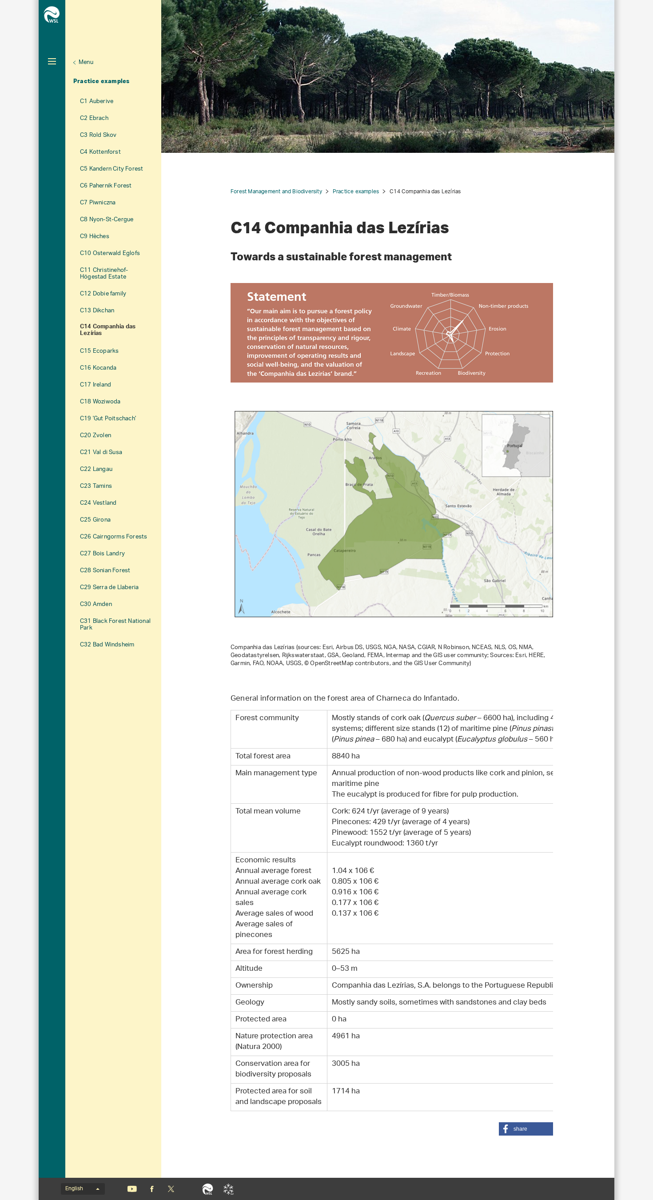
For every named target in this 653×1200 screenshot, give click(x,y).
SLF (228, 1189)
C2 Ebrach (94, 118)
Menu (86, 62)
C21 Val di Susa (101, 452)
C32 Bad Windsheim (107, 644)
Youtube (132, 1189)
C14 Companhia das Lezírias (107, 331)
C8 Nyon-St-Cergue (106, 219)
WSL (207, 1189)
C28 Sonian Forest (105, 570)
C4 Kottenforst (100, 152)
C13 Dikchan (97, 310)
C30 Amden (96, 604)
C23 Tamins (96, 486)
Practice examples (101, 81)
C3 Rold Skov (98, 135)
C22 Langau (96, 469)
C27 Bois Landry (102, 553)
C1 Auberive (96, 101)
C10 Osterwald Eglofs (110, 253)
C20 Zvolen (95, 435)
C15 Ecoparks (99, 351)
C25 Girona (95, 520)
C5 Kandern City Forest (111, 169)
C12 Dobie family (103, 293)
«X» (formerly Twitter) (171, 1189)
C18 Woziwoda (100, 401)
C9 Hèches (94, 236)
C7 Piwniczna (97, 202)
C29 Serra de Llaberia (109, 587)
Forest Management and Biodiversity (276, 191)
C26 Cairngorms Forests (113, 536)
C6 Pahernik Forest (106, 185)
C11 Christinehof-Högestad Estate (104, 273)
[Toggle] (52, 61)
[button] (526, 1129)
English (74, 1189)
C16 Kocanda (98, 368)
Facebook (152, 1189)
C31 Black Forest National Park (115, 624)
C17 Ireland (95, 385)
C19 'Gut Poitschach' (108, 418)
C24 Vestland (98, 503)
